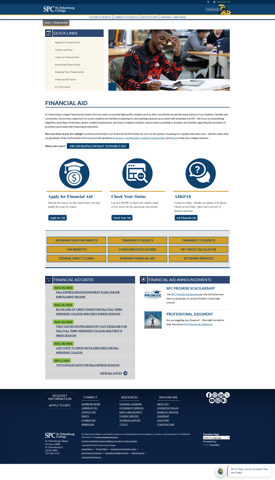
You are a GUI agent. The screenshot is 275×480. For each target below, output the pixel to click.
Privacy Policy (102, 449)
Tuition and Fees (64, 49)
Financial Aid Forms (65, 79)
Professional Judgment (198, 324)
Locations (163, 420)
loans (174, 137)
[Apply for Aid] (74, 173)
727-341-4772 (52, 453)
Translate (214, 444)
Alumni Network (90, 404)
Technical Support (130, 420)
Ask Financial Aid (186, 218)
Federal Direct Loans (76, 258)
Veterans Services (198, 258)
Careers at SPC (89, 408)
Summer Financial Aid (137, 258)
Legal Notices (87, 449)
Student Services (129, 416)
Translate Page (211, 434)
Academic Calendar (130, 404)
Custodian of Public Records (117, 453)
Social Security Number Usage (123, 449)
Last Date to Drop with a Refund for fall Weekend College (87, 350)
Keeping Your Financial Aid (69, 71)
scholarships (132, 137)
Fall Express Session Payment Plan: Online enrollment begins (88, 294)
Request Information (59, 397)
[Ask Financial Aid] (201, 173)
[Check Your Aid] (137, 173)
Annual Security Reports (91, 453)
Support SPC (224, 2)
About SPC (163, 404)
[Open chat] (220, 472)
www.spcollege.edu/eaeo (107, 437)
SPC (184, 294)
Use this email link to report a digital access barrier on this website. (109, 441)
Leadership (163, 416)
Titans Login (213, 9)
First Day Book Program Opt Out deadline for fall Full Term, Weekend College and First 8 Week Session (91, 331)
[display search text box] (208, 2)
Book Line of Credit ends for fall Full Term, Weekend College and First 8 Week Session (89, 311)
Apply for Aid (57, 218)
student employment (153, 137)
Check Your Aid (122, 218)
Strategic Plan (165, 424)
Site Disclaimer (138, 453)
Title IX (123, 424)
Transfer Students (137, 240)
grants (120, 137)
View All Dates (111, 373)
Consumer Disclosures (137, 249)
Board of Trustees (167, 412)
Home (47, 22)
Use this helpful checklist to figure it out (98, 145)
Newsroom (87, 424)
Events (85, 416)
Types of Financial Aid (67, 57)
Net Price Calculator (198, 249)
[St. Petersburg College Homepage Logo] (60, 435)
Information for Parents (76, 240)
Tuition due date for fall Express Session (87, 365)
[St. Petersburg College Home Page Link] (60, 9)
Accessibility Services (131, 408)
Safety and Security (130, 412)
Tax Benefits (76, 249)
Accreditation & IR (167, 408)
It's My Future (62, 86)
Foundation (88, 420)
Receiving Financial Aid (67, 64)
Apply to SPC (60, 405)
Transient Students (198, 240)
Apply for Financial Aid (67, 42)
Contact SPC (88, 412)
